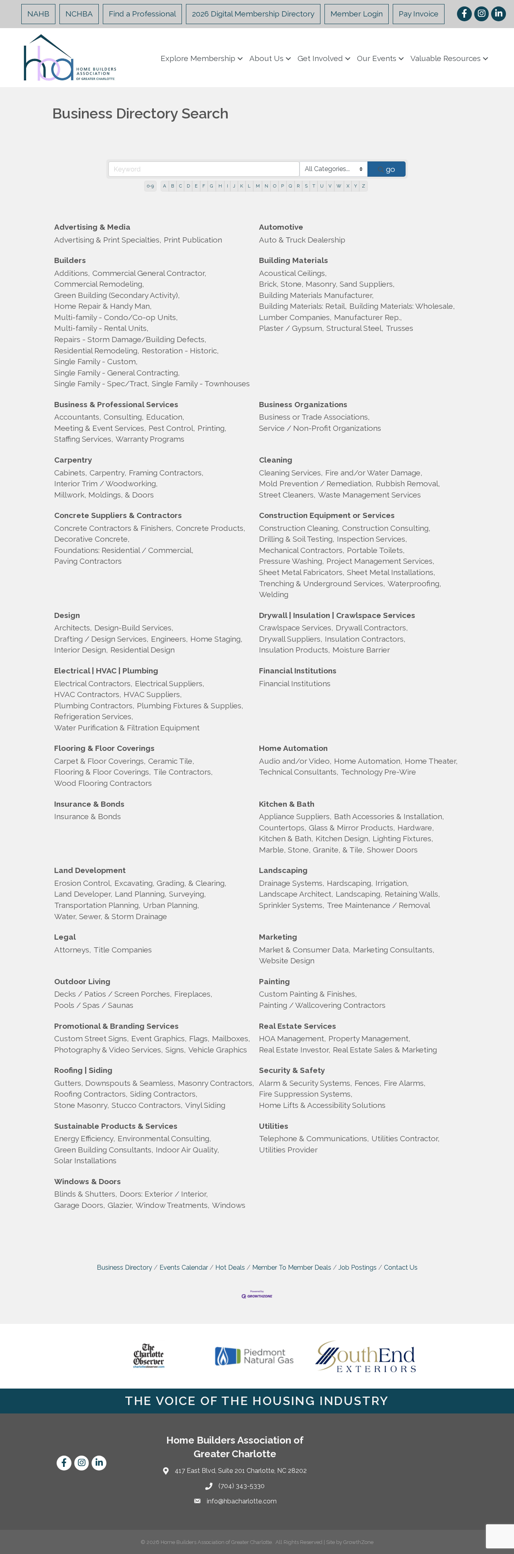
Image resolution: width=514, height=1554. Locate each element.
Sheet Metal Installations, (391, 572)
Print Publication (193, 239)
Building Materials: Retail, (303, 306)
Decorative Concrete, (92, 538)
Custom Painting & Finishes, (308, 993)
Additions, (72, 273)
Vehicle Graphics (217, 1049)
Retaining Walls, (412, 893)
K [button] (241, 186)
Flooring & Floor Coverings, (102, 771)
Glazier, (120, 1205)
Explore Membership (198, 58)
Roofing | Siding (83, 1070)
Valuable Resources (445, 58)
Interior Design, (81, 649)
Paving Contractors (88, 561)
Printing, (212, 428)
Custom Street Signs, (91, 1038)
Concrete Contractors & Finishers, (113, 528)
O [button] (274, 186)
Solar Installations (85, 1160)
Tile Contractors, (183, 771)
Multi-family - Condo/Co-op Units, (116, 317)
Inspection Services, (372, 538)
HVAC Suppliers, (153, 694)
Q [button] (290, 186)
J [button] (234, 186)
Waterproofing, (414, 583)
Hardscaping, (350, 883)
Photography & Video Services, (108, 1049)
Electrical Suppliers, (169, 683)
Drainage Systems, (291, 883)
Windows (228, 1205)
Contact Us (401, 1267)
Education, (165, 416)
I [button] (227, 186)
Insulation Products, (294, 649)
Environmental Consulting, (164, 1138)
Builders (70, 260)
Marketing (278, 936)
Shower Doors (392, 849)
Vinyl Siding (205, 1105)
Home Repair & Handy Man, (103, 306)
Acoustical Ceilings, (293, 273)
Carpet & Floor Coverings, (100, 761)
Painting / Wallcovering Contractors (322, 1005)
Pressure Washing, (291, 561)
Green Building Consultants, (103, 1149)
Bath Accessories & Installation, (389, 816)
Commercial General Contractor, (149, 273)
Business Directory (124, 1267)
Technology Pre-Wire (378, 771)
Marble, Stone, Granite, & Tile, (312, 849)
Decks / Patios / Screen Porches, (113, 993)
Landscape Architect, (296, 893)
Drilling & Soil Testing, (297, 538)
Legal (65, 936)
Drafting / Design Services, (101, 638)
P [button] (282, 186)
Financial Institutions (298, 670)
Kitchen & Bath (286, 803)
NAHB (38, 13)
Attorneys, (72, 949)
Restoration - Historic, (180, 350)
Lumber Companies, (295, 317)
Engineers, (169, 638)
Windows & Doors (87, 1181)
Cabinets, (70, 472)
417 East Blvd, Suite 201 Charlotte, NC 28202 (241, 1470)
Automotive (281, 226)
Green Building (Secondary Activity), (117, 295)
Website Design (286, 960)
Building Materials (293, 260)
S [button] (306, 186)
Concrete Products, (210, 528)
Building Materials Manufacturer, (316, 295)
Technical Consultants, (299, 771)
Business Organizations (303, 404)
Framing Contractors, (166, 472)
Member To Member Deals (291, 1267)
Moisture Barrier (361, 649)
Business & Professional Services (116, 404)
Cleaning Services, (291, 472)
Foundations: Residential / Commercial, (124, 550)
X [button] (348, 186)
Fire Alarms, (405, 1083)
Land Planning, (141, 893)
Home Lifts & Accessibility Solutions (322, 1105)
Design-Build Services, (133, 627)
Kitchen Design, (343, 838)
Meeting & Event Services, (100, 428)
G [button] (211, 186)
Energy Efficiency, (84, 1138)
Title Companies (123, 949)
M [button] (258, 186)
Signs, (175, 1049)
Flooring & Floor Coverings (104, 748)
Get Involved (320, 58)
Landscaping (283, 870)
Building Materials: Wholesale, (402, 306)
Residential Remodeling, (96, 350)
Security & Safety (292, 1070)
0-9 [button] (150, 186)
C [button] (180, 186)
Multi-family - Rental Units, (101, 328)
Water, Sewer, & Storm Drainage (110, 916)
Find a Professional (142, 13)
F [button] (203, 186)
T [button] (313, 186)
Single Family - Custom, (96, 361)
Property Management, (369, 1038)
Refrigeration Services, (93, 716)
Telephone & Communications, (314, 1138)
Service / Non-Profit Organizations (320, 428)
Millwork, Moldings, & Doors (104, 494)
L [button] (249, 186)
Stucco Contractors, (147, 1105)
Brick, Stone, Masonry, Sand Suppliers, (327, 283)
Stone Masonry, (81, 1105)
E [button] (196, 186)
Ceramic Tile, (171, 761)
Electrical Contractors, (93, 683)
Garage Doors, (79, 1205)
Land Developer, (83, 893)
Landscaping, (359, 893)
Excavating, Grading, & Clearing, (170, 883)
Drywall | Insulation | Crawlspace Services (337, 615)
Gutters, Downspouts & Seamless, (114, 1083)
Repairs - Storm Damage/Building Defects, (130, 339)
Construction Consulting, (386, 528)
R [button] (298, 186)
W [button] (339, 186)
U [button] (322, 186)
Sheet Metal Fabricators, (302, 572)
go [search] (390, 169)
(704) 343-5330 (241, 1486)
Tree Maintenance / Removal (378, 905)
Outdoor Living (82, 981)
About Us (266, 58)
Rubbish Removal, (408, 483)
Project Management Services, (380, 561)
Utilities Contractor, (405, 1138)
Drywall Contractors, (372, 627)
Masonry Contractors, (216, 1083)
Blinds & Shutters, (85, 1193)
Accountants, (77, 416)
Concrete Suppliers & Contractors (118, 515)
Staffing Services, (83, 438)
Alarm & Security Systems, (305, 1083)
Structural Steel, (354, 328)
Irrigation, (392, 883)
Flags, (199, 1038)
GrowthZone (358, 1542)
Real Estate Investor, (294, 1049)
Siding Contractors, (164, 1093)
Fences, (368, 1083)
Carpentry (73, 459)
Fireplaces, (193, 993)
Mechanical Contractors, (302, 550)
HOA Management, (292, 1038)
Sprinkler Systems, (291, 905)
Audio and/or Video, (295, 761)
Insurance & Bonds (89, 803)
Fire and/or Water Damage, (373, 472)
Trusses (399, 328)
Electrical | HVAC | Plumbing (106, 670)
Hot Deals (230, 1267)
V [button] (330, 186)
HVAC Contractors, (87, 694)
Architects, (73, 627)
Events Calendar (183, 1267)
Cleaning (275, 459)
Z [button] (363, 186)
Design (67, 615)
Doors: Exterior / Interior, (164, 1193)
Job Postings (358, 1267)
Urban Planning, (171, 905)
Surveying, (187, 893)
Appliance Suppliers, (295, 816)
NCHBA (79, 13)
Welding (273, 594)
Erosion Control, (83, 883)
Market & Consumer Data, (305, 949)
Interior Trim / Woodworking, (106, 483)
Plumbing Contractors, (94, 705)
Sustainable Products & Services (115, 1126)
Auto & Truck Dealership (302, 239)
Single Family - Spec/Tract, (101, 383)
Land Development (90, 870)
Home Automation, (368, 761)
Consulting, (124, 416)
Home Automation (293, 748)
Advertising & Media (92, 226)
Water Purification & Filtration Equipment (127, 727)
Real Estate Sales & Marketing (385, 1049)
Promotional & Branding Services (116, 1026)
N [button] (266, 186)
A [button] (164, 186)
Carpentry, (108, 472)
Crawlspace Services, (296, 627)
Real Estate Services (297, 1026)
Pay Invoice (419, 13)
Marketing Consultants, (393, 949)
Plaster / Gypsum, (291, 328)
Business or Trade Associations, (314, 416)
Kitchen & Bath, (286, 838)
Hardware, (416, 827)
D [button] (188, 186)
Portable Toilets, (376, 550)
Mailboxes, (231, 1038)
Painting (274, 981)
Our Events (376, 58)
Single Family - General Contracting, (117, 372)
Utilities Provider (288, 1149)
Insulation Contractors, (365, 638)
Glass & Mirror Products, (352, 827)
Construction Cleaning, (299, 528)
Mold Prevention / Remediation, (316, 483)
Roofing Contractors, (91, 1093)
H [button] (220, 186)
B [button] (172, 186)
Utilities (273, 1126)
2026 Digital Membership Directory (253, 13)
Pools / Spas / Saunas (93, 1005)
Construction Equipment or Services (327, 515)
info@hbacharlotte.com (242, 1501)
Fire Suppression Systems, (306, 1093)
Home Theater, (431, 761)
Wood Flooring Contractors (103, 783)
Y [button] (355, 186)
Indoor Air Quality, (187, 1149)
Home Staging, (216, 638)
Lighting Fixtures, (403, 838)
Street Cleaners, (287, 494)
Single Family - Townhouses (201, 383)
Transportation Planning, (97, 905)
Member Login (356, 13)
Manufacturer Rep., (368, 317)
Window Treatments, (173, 1205)
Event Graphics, (159, 1038)
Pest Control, (172, 428)
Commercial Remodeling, (99, 283)
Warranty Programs (150, 438)
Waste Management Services (369, 494)
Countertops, (282, 827)
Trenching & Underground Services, (322, 583)
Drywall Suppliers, (290, 638)
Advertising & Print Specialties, (107, 239)
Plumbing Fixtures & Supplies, (190, 705)
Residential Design (142, 649)
